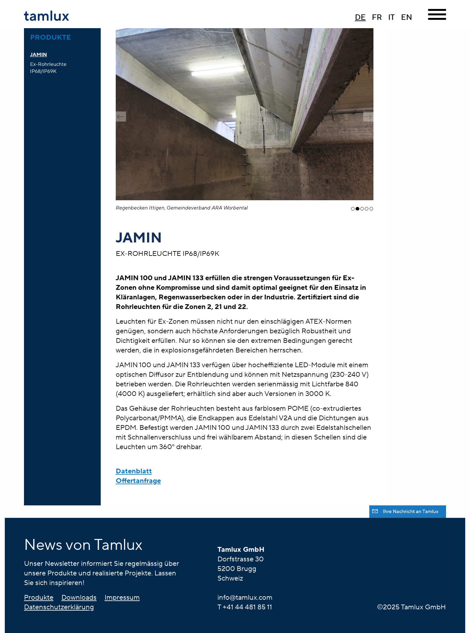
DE (360, 17)
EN (406, 17)
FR (377, 17)
